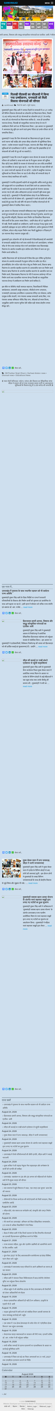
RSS (23, 1409)
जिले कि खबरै (21, 105)
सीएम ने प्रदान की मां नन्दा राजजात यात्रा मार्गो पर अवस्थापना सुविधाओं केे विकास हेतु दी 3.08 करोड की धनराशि (30, 384)
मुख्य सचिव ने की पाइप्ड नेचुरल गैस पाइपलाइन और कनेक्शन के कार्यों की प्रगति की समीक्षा (26, 1167)
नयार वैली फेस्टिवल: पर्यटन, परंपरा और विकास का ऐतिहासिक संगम (27, 381)
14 (35, 1382)
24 (6, 1386)
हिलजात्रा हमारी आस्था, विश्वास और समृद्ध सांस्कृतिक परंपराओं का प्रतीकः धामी (38, 623)
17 (6, 1384)
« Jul (4, 1393)
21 (35, 1384)
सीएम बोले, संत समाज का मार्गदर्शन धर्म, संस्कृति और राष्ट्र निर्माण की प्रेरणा (27, 1212)
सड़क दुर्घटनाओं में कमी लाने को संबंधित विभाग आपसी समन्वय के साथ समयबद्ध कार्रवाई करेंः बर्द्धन (26, 1313)
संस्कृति (3, 25)
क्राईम (51, 25)
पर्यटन (14, 25)
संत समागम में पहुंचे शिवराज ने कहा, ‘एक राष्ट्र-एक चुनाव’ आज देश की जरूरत (27, 1189)
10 (6, 1382)
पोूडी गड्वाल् (31, 105)
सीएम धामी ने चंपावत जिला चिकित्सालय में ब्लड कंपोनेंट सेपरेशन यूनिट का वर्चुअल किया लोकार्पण (26, 1279)
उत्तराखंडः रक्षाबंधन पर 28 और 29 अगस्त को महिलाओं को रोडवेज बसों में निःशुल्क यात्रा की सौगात (27, 1178)
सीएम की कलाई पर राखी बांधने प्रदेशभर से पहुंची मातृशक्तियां (35, 661)
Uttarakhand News (22, 375)
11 (13, 1382)
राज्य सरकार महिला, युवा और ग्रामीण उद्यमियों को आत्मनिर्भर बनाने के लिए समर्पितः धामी (27, 1246)
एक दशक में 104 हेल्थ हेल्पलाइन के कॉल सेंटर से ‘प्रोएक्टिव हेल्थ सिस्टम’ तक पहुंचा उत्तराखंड (27, 1325)
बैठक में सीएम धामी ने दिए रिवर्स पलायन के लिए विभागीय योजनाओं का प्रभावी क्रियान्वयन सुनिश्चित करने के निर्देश (27, 1234)
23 (49, 1384)
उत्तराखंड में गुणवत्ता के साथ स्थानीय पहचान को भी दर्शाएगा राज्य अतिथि (25, 592)
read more (27, 607)
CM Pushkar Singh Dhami (15, 373)
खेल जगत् (21, 25)
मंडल (27, 23)
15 (42, 1382)
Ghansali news (8, 375)
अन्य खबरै (39, 25)
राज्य (9, 23)
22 (42, 1384)
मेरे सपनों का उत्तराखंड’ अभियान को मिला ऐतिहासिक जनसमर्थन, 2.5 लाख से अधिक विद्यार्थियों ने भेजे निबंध (26, 1223)
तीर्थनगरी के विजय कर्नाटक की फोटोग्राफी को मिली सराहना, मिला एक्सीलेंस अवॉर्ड (27, 1201)
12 (20, 1382)
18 (13, 1384)
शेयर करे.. (18, 368)
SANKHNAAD (11, 2)
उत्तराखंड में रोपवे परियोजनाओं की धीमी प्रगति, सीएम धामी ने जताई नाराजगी (27, 1156)
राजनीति (32, 25)
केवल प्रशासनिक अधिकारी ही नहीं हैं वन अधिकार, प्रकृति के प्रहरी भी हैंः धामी (25, 1302)
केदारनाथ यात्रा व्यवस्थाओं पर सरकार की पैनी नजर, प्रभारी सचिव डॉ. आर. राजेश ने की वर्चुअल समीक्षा (27, 1336)
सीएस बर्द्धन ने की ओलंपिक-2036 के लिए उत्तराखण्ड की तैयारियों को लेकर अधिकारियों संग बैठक (27, 1291)
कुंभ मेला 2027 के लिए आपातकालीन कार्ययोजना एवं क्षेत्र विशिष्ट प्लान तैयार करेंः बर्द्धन (27, 1257)
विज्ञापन (15, 1406)
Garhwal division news (36, 373)
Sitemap (31, 1409)
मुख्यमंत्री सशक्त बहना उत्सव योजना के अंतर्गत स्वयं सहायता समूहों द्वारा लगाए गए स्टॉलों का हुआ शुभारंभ (38, 899)
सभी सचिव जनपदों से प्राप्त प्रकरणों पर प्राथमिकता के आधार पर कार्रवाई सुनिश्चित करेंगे (27, 1347)
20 (27, 1384)
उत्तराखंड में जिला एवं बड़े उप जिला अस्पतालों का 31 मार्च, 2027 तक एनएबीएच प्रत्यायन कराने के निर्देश (27, 1358)
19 (20, 1384)
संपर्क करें (7, 1406)
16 (49, 1382)
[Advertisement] (27, 337)
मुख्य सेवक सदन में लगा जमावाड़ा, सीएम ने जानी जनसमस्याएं (36, 861)
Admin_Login (32, 1406)
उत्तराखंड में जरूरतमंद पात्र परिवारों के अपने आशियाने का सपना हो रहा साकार (27, 1268)
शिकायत (22, 1406)
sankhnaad (8, 105)
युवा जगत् (45, 25)
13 (27, 1382)
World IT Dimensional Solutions (40, 1404)
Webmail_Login (45, 1406)
